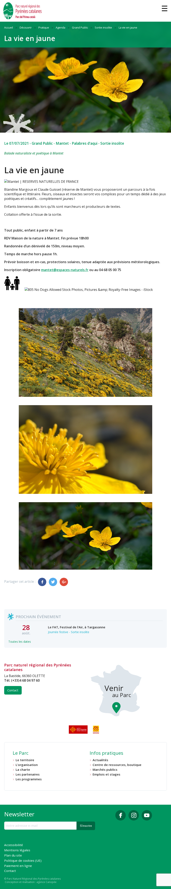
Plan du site (13, 855)
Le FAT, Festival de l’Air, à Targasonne (76, 627)
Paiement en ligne (18, 866)
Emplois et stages (106, 774)
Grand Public (42, 143)
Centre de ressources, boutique (117, 765)
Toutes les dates (19, 642)
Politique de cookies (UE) (22, 861)
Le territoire (25, 760)
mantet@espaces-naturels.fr (64, 270)
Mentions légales (17, 850)
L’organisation (27, 765)
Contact (12, 690)
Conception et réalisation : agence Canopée (31, 882)
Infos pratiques (106, 753)
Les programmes (29, 779)
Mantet (62, 143)
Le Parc (20, 753)
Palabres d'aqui (84, 143)
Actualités (100, 760)
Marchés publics (105, 770)
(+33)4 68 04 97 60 (25, 680)
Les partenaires (28, 774)
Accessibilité (13, 845)
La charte (23, 770)
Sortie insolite (112, 143)
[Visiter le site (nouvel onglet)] (78, 729)
